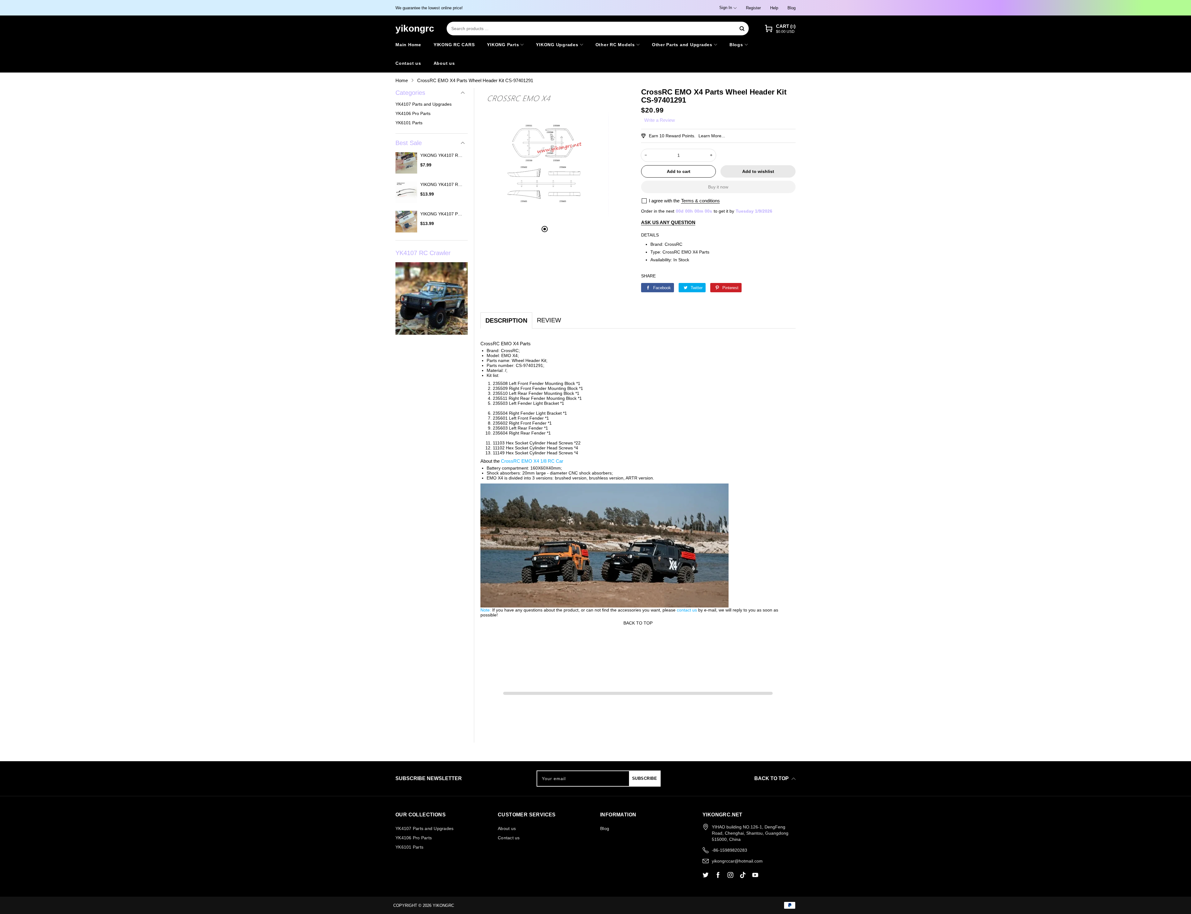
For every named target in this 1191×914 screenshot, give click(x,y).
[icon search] (742, 28)
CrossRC (673, 244)
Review (549, 320)
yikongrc (443, 905)
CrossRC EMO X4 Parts (685, 251)
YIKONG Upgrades (557, 44)
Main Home (408, 44)
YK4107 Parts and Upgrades (423, 104)
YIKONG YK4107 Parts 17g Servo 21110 (442, 213)
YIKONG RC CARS (454, 44)
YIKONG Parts (503, 44)
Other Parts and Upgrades (682, 44)
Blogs (736, 44)
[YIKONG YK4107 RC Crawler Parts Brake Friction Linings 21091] (406, 163)
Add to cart (678, 171)
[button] (780, 28)
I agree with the (664, 200)
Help (774, 8)
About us (444, 63)
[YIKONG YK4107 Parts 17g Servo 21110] (406, 222)
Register (753, 8)
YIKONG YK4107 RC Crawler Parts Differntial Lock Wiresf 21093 (442, 184)
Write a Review (659, 120)
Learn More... (711, 135)
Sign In (725, 7)
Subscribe (644, 778)
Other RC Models (615, 44)
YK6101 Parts (408, 122)
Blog (791, 8)
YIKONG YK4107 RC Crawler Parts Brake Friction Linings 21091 (442, 155)
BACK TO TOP (638, 622)
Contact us (408, 63)
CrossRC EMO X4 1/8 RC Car (532, 461)
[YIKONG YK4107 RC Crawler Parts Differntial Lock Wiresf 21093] (406, 193)
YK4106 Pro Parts (412, 113)
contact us (687, 609)
